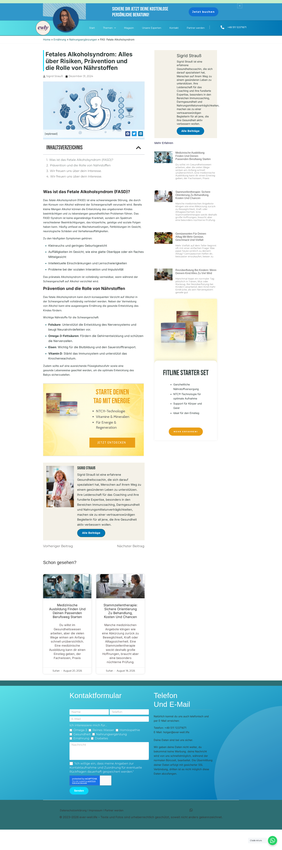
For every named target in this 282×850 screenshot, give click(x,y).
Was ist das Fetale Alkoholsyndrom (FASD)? (81, 160)
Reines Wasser (103, 730)
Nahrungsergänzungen (83, 39)
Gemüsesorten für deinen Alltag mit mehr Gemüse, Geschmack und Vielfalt (190, 236)
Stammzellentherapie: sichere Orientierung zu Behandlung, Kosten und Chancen (120, 611)
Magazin (129, 27)
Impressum (95, 810)
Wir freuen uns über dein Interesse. (76, 171)
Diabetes (101, 738)
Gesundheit (82, 734)
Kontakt (174, 27)
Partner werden (196, 27)
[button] (127, 133)
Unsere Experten (151, 27)
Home (46, 39)
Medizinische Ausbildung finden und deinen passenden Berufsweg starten (67, 611)
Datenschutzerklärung (73, 810)
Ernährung (60, 39)
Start (92, 27)
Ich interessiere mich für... (88, 725)
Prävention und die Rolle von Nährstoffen (80, 165)
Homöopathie (130, 730)
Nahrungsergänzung (111, 734)
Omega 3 (80, 730)
